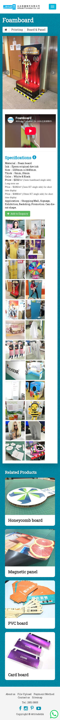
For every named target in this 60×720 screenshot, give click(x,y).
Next (53, 72)
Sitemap (37, 697)
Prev (7, 72)
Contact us (24, 697)
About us (10, 694)
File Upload (25, 694)
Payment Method (44, 694)
